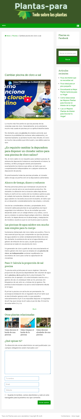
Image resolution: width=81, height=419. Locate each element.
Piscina (14, 36)
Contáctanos (65, 416)
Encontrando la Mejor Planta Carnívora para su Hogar (68, 92)
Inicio (8, 36)
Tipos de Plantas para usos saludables (15, 416)
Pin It (34, 309)
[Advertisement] (28, 56)
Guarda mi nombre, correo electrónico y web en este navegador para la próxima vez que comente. (27, 396)
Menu (4, 25)
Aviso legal (75, 416)
